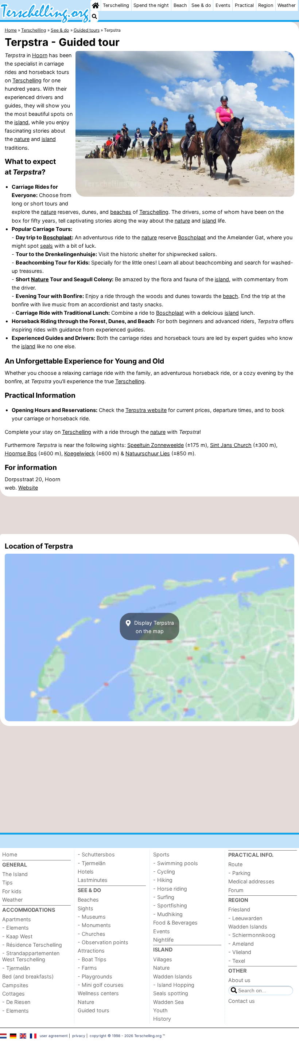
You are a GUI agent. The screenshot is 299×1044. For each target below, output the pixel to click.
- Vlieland (239, 952)
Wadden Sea (168, 1002)
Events (222, 5)
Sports (161, 854)
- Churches (91, 934)
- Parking (239, 873)
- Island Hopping (173, 985)
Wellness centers (98, 993)
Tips (7, 882)
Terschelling (116, 5)
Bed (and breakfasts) (28, 976)
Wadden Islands (172, 976)
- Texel (236, 961)
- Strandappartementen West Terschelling (30, 956)
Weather (286, 5)
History (162, 1019)
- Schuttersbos (96, 854)
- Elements (15, 928)
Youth (160, 1010)
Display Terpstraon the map (153, 626)
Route (235, 864)
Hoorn (39, 55)
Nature (40, 279)
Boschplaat (57, 237)
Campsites (15, 985)
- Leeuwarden (245, 918)
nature (22, 139)
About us (239, 980)
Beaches (88, 899)
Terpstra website (146, 410)
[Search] (94, 16)
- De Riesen (16, 1002)
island (21, 122)
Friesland (239, 909)
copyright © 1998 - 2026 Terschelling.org (126, 1035)
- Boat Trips (92, 959)
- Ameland (241, 944)
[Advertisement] (149, 515)
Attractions (91, 950)
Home (9, 854)
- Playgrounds (95, 976)
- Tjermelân (16, 968)
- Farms (87, 968)
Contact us (241, 1001)
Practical (244, 5)
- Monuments (94, 925)
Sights (85, 908)
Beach (180, 5)
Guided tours (93, 1010)
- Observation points (103, 942)
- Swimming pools (175, 863)
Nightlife (163, 940)
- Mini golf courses (101, 985)
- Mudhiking (168, 914)
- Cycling (164, 871)
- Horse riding (170, 889)
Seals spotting (170, 993)
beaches (120, 212)
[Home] (95, 5)
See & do (201, 5)
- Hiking (162, 880)
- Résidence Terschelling (32, 945)
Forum (236, 890)
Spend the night (151, 5)
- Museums (92, 917)
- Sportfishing (170, 905)
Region (265, 5)
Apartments (16, 919)
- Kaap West (17, 936)
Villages (162, 959)
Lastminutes (93, 880)
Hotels (86, 871)
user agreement (54, 1035)
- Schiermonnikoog (251, 935)
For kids (12, 891)
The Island (15, 874)
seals (46, 246)
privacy (78, 1035)
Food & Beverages (175, 922)
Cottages (13, 993)
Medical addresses (251, 881)
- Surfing (163, 897)
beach (230, 296)
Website (28, 487)
